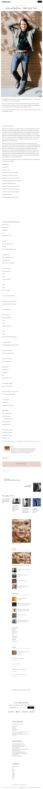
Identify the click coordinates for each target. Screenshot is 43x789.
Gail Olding (14, 639)
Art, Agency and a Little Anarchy (17, 756)
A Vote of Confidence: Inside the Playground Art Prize (20, 753)
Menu (40, 1)
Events (13, 769)
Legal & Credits (21, 787)
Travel (13, 778)
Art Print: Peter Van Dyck (21, 614)
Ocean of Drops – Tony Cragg (17, 658)
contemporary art (14, 451)
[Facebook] (3, 458)
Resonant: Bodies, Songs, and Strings (18, 674)
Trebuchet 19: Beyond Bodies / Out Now (21, 565)
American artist (6, 169)
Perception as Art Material (22, 580)
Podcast (13, 774)
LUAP (13, 634)
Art (25, 5)
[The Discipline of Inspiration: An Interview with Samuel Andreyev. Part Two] (16, 501)
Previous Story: (12, 480)
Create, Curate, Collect (25, 690)
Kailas (17, 5)
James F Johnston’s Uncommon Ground (18, 746)
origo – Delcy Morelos (16, 663)
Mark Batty (14, 629)
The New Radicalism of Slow (16, 750)
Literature (4, 470)
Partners (13, 773)
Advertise (3, 787)
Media (25, 787)
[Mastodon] (5, 458)
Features (13, 770)
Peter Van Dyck (14, 641)
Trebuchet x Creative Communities (32, 787)
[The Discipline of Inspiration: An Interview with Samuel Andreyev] (26, 502)
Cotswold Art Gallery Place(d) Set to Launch (18, 745)
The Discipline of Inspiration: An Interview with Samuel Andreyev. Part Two (15, 508)
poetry (8, 470)
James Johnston (14, 632)
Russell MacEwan (15, 636)
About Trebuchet (14, 766)
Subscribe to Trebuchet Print (14, 787)
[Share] (9, 458)
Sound (13, 777)
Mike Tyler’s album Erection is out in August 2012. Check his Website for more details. (20, 441)
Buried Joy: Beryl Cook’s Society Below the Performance (20, 749)
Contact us (7, 787)
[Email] (7, 458)
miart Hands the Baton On (16, 754)
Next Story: (27, 486)
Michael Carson (14, 631)
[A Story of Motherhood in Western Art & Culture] (37, 502)
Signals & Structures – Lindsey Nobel (18, 669)
